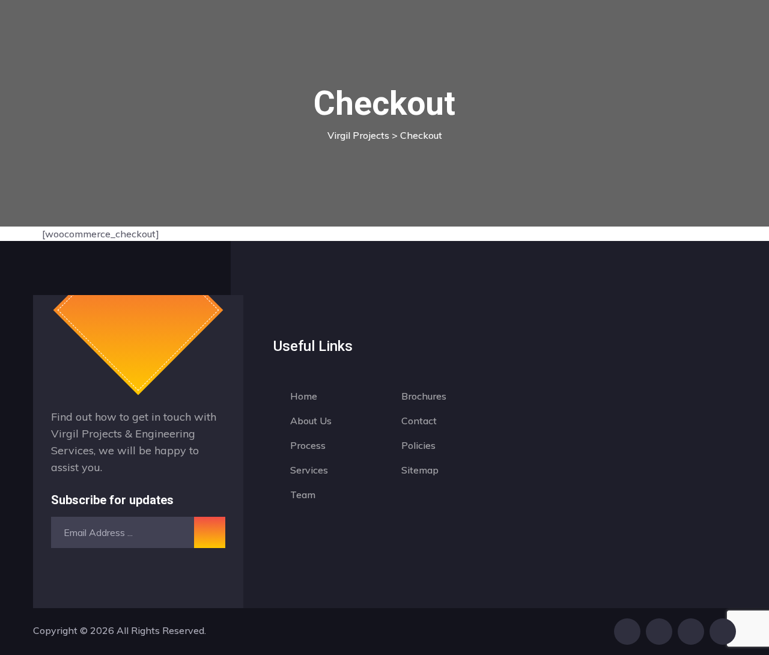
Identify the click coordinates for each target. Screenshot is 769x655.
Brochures (423, 396)
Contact (419, 421)
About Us (311, 421)
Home (303, 396)
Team (302, 495)
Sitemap (420, 470)
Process (308, 445)
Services (309, 470)
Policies (418, 445)
